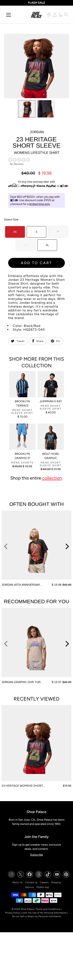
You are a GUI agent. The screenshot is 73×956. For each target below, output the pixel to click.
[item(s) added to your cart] (60, 14)
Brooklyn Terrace (22, 403)
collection (52, 478)
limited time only (39, 204)
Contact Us (31, 882)
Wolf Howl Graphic (50, 456)
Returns (29, 887)
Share (40, 341)
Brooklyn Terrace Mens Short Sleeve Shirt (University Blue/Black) (21, 378)
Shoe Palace (27, 909)
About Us (17, 882)
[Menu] (8, 15)
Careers (44, 882)
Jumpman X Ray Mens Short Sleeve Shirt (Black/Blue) (50, 376)
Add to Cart (36, 263)
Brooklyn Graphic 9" (22, 456)
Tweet (21, 341)
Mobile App (42, 887)
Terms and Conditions (48, 909)
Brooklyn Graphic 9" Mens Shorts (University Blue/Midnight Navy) (22, 430)
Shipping (56, 882)
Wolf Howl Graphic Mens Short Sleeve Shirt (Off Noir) (50, 429)
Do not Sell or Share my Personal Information (36, 916)
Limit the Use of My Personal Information (44, 912)
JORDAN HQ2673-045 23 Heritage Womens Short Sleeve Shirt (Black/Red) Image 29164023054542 (36, 37)
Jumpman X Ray (51, 401)
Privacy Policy (12, 912)
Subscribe (36, 854)
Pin (58, 341)
